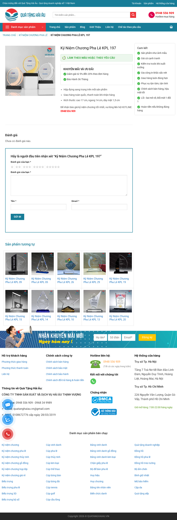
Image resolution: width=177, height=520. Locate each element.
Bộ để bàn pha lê (99, 469)
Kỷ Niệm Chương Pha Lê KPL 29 (93, 280)
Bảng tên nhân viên (100, 487)
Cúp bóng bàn (53, 475)
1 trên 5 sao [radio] (11, 167)
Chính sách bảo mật (56, 368)
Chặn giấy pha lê (99, 463)
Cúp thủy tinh (53, 457)
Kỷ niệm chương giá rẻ (13, 475)
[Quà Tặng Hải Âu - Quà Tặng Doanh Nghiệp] (25, 15)
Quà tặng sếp (141, 493)
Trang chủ (54, 27)
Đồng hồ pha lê (142, 457)
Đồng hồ (138, 451)
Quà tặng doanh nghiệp (147, 444)
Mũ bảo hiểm (141, 481)
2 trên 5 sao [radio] (17, 167)
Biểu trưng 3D (9, 493)
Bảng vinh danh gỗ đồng (103, 451)
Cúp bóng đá (53, 481)
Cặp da (138, 487)
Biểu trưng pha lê (11, 487)
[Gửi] (133, 15)
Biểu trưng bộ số (10, 499)
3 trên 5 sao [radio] (26, 167)
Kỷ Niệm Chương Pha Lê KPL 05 (41, 280)
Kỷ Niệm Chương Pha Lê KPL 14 (41, 318)
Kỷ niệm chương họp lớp (14, 469)
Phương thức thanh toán (15, 368)
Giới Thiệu (95, 27)
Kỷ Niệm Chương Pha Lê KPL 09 (15, 280)
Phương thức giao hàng (14, 361)
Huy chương (96, 481)
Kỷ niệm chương (10, 444)
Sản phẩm (148, 3)
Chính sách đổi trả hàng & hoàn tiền (65, 380)
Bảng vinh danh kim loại (103, 457)
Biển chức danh (98, 493)
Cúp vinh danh (53, 444)
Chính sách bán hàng (57, 361)
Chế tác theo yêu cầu (129, 27)
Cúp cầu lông (53, 499)
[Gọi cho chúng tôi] (93, 381)
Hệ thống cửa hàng (165, 3)
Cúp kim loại (52, 463)
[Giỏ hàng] (171, 27)
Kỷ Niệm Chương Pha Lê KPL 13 (93, 318)
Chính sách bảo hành (57, 374)
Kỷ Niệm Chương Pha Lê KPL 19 (119, 280)
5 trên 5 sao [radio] (52, 167)
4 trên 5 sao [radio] (38, 167)
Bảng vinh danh (98, 444)
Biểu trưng (7, 481)
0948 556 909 (67, 111)
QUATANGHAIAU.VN (98, 516)
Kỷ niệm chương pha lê (14, 451)
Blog (82, 27)
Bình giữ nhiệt (141, 475)
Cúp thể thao (53, 469)
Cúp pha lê (51, 451)
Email (75, 201)
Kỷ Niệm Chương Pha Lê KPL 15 (15, 318)
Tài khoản (136, 3)
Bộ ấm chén (140, 469)
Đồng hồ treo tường (144, 463)
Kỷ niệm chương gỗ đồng (15, 463)
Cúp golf (50, 493)
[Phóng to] (9, 91)
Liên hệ (109, 27)
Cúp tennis (51, 487)
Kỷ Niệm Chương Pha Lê (33, 35)
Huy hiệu (95, 475)
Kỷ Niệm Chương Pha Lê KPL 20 (119, 318)
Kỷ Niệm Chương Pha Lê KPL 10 (67, 318)
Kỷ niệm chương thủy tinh (15, 457)
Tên (13, 201)
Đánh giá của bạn (21, 162)
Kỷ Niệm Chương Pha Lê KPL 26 (67, 280)
